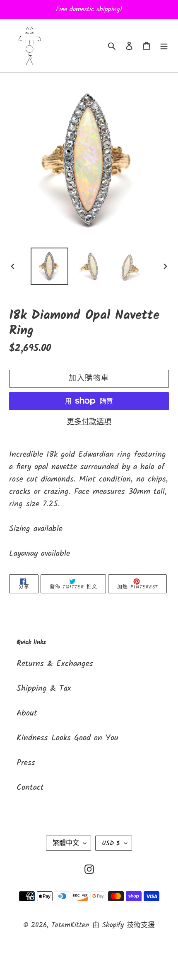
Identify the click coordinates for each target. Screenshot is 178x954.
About (27, 713)
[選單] (164, 45)
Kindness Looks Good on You (67, 738)
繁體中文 (66, 843)
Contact (30, 787)
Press (26, 763)
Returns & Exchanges (55, 664)
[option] (50, 266)
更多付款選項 (89, 422)
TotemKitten (70, 925)
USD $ (111, 843)
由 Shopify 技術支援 (123, 925)
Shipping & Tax (44, 688)
